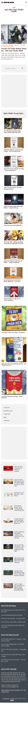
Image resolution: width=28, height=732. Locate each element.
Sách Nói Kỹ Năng (8, 606)
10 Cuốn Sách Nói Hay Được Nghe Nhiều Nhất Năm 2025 (12, 131)
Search (22, 68)
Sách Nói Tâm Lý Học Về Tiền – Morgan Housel (13, 188)
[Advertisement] (14, 91)
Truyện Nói (7, 414)
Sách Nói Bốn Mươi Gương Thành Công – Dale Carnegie (13, 655)
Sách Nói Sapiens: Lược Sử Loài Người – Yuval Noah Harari (13, 150)
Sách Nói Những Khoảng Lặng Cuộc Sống (11, 615)
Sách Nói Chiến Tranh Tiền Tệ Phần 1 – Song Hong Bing (13, 261)
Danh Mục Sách (8, 411)
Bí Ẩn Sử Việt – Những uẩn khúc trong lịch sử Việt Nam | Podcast (13, 242)
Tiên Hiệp (17, 45)
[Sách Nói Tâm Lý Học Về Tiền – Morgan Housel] (14, 180)
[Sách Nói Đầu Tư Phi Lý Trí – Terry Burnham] (14, 292)
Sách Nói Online (5, 698)
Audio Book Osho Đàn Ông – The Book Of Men (13, 618)
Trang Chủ (7, 407)
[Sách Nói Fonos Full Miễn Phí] (14, 218)
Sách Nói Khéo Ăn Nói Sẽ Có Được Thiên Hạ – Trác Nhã (12, 280)
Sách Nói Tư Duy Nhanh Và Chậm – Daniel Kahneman (14, 169)
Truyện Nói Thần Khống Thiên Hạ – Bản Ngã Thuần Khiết (14, 49)
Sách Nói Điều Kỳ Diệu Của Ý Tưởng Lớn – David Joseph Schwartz (13, 639)
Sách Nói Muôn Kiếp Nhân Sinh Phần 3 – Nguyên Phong (13, 207)
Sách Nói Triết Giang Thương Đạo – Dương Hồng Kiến (13, 650)
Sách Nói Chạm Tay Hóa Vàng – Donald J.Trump (13, 622)
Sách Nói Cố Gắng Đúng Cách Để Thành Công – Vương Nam (13, 626)
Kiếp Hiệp (11, 45)
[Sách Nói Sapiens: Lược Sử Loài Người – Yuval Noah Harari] (14, 142)
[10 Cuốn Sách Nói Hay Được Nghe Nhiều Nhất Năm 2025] (13, 123)
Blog (5, 417)
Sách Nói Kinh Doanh (10, 635)
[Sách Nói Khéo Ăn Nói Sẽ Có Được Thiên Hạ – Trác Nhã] (14, 273)
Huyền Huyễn (4, 45)
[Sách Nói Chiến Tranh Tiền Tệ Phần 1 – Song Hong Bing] (14, 254)
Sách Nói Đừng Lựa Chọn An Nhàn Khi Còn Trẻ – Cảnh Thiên (13, 610)
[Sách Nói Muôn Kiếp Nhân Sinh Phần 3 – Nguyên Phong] (14, 199)
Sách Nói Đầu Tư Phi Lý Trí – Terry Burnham (12, 299)
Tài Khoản (6, 420)
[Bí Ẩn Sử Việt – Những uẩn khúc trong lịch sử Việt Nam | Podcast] (14, 235)
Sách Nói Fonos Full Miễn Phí (13, 225)
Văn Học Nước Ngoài (8, 46)
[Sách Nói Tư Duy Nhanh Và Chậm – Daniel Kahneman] (14, 161)
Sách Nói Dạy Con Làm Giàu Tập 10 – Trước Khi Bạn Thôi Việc (13, 660)
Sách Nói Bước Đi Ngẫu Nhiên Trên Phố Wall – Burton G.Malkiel (13, 645)
